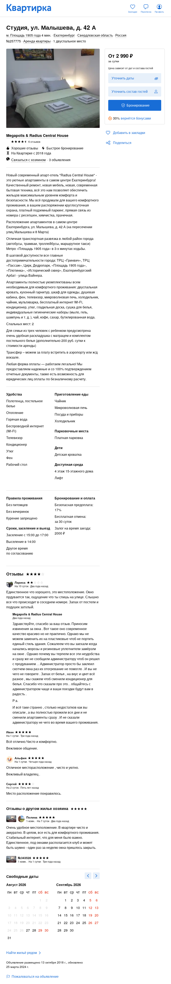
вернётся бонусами (136, 118)
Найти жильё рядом (21, 952)
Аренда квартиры (37, 41)
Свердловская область (95, 35)
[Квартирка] (32, 8)
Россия (120, 35)
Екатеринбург (64, 35)
